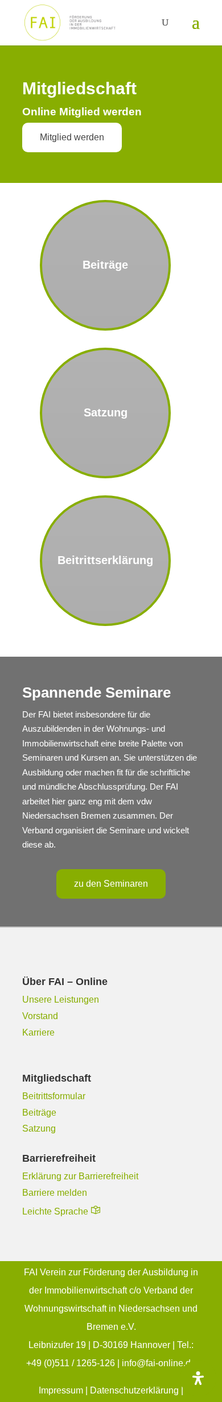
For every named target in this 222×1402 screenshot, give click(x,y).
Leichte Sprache (55, 1211)
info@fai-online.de (159, 1363)
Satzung (39, 1128)
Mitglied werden (72, 137)
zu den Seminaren (111, 883)
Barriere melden (54, 1192)
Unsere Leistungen (60, 999)
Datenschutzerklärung (134, 1390)
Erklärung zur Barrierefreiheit (80, 1176)
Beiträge (39, 1112)
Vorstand (40, 1016)
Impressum (62, 1390)
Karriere (38, 1032)
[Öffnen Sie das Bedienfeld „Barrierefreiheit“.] (198, 1378)
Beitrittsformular (53, 1096)
